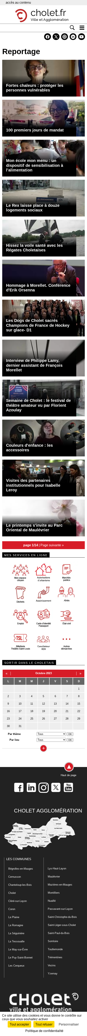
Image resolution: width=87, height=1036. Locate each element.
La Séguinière (16, 933)
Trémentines (55, 957)
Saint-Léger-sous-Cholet (62, 925)
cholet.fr (48, 12)
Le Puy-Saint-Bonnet (20, 957)
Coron (11, 909)
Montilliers (54, 892)
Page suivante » (52, 545)
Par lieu (14, 739)
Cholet (12, 892)
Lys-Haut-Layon (57, 868)
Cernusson (14, 876)
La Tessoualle (16, 941)
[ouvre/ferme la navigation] (82, 27)
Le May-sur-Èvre (18, 949)
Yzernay (52, 973)
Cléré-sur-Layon (17, 901)
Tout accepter (19, 1024)
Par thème (14, 733)
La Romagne (15, 925)
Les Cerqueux (16, 965)
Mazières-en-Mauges (60, 884)
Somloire (53, 941)
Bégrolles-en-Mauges (20, 868)
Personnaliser (69, 1024)
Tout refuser (43, 1024)
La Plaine (13, 917)
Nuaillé (52, 900)
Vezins (52, 965)
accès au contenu (18, 2)
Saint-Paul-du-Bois (59, 933)
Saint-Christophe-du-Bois (62, 916)
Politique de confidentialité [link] (44, 1030)
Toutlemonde (55, 949)
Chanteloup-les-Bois (20, 884)
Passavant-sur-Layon (60, 908)
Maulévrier (54, 876)
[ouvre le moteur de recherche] (72, 27)
